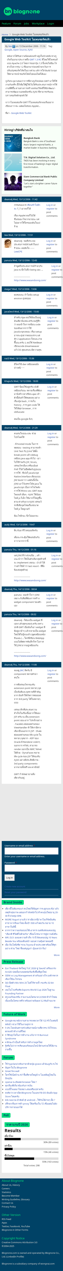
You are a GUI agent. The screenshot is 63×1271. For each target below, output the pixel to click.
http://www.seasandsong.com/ (30, 280)
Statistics (6, 1192)
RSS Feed (6, 1219)
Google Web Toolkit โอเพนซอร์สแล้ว (27, 39)
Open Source (20, 49)
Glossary (25, 1199)
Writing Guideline (11, 1199)
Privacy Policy (9, 1206)
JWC (22, 670)
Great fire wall (12, 1071)
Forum (17, 23)
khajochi (8, 381)
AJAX (30, 49)
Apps (4, 1222)
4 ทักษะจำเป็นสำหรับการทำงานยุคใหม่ (23, 1042)
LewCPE (18, 251)
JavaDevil (9, 311)
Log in (49, 204)
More (56, 955)
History (16, 1185)
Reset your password (15, 892)
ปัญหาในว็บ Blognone (16, 1067)
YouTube (25, 1226)
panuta (8, 260)
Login (50, 23)
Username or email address (19, 845)
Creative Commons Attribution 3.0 (19, 1242)
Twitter (5, 1226)
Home (5, 34)
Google (8, 49)
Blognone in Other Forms (15, 1229)
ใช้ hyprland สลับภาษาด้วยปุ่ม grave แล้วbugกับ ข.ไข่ (31, 1063)
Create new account (15, 886)
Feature (6, 23)
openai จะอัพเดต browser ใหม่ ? (21, 1082)
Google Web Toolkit (21, 113)
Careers (6, 1188)
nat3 (6, 358)
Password (10, 862)
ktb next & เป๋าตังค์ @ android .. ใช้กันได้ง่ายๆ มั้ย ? (30, 1099)
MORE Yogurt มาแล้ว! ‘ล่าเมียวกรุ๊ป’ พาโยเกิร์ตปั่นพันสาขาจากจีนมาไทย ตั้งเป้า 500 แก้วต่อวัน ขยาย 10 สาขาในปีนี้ (30, 923)
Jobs (26, 23)
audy (7, 524)
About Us (6, 1185)
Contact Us (7, 1202)
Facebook (15, 1226)
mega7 (8, 289)
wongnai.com (47, 1263)
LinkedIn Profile (15, 1256)
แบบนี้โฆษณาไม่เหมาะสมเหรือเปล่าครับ (24, 1089)
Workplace (38, 23)
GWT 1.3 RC (35, 59)
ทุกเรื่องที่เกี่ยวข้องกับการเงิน (18, 1085)
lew (10, 46)
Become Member (11, 1195)
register (50, 208)
